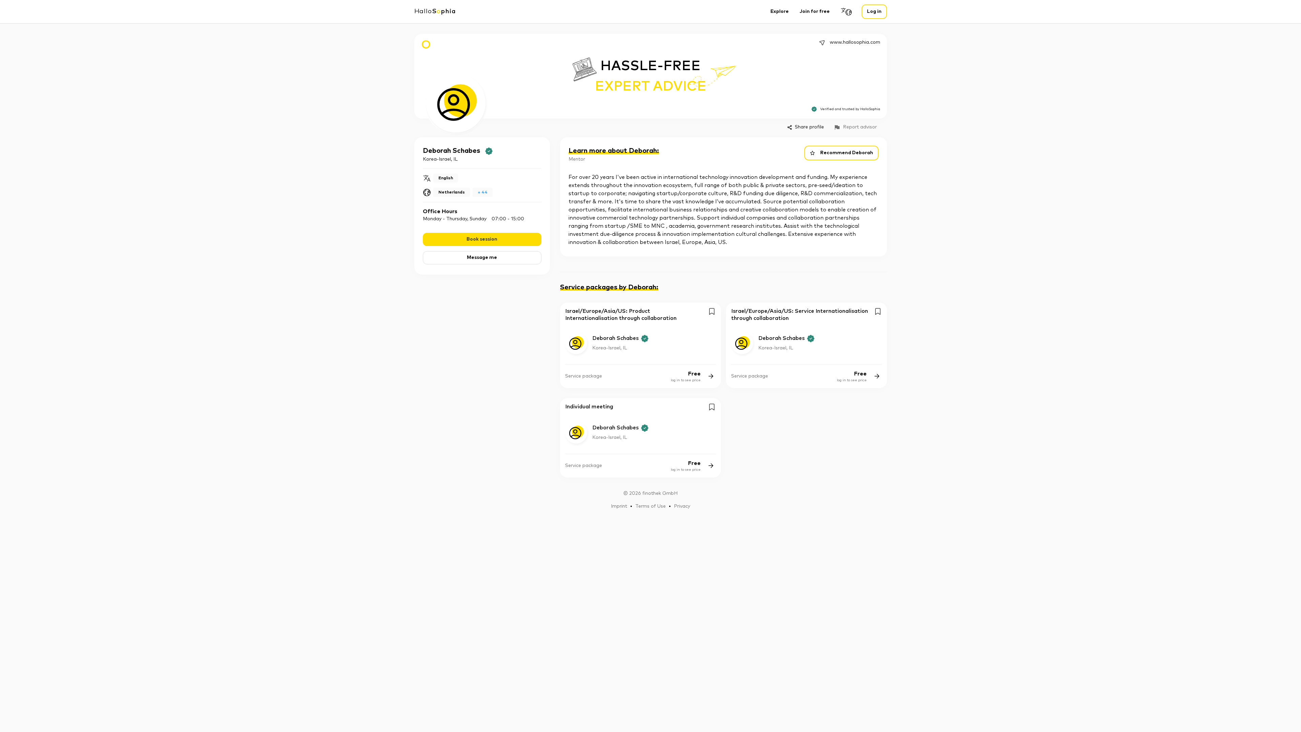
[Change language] (847, 11)
